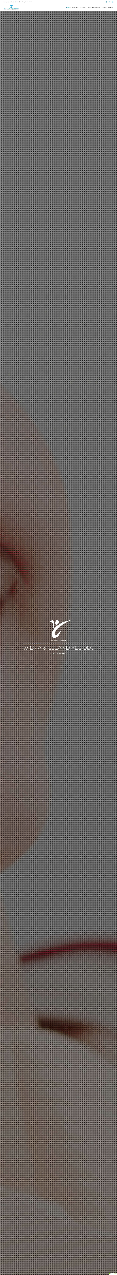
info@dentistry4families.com (24, 2)
